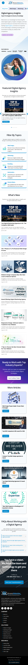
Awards (4, 622)
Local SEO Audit (6, 645)
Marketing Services (7, 635)
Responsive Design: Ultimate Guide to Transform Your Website (12, 323)
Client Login (5, 651)
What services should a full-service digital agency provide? (12, 536)
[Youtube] (11, 608)
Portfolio (5, 618)
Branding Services (7, 631)
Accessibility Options (14, 662)
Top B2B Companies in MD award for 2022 (13, 431)
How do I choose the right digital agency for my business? (13, 541)
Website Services (6, 633)
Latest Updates (6, 649)
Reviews (5, 620)
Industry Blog (6, 643)
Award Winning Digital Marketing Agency (13, 299)
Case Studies (6, 616)
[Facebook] (5, 608)
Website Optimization (7, 647)
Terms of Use (17, 659)
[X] (8, 608)
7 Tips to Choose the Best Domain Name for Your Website (13, 347)
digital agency (9, 25)
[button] (3, 2)
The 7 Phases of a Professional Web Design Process (14, 249)
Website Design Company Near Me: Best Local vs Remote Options (13, 275)
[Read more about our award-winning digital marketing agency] (14, 292)
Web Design (13, 8)
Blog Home (5, 8)
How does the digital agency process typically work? (13, 550)
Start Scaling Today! (14, 378)
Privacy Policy (11, 659)
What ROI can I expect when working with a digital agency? (12, 546)
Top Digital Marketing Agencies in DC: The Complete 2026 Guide (13, 115)
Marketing (20, 8)
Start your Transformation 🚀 (14, 582)
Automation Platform (7, 638)
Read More (6, 121)
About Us (5, 614)
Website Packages (7, 627)
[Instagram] (2, 608)
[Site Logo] (16, 3)
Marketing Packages (7, 629)
